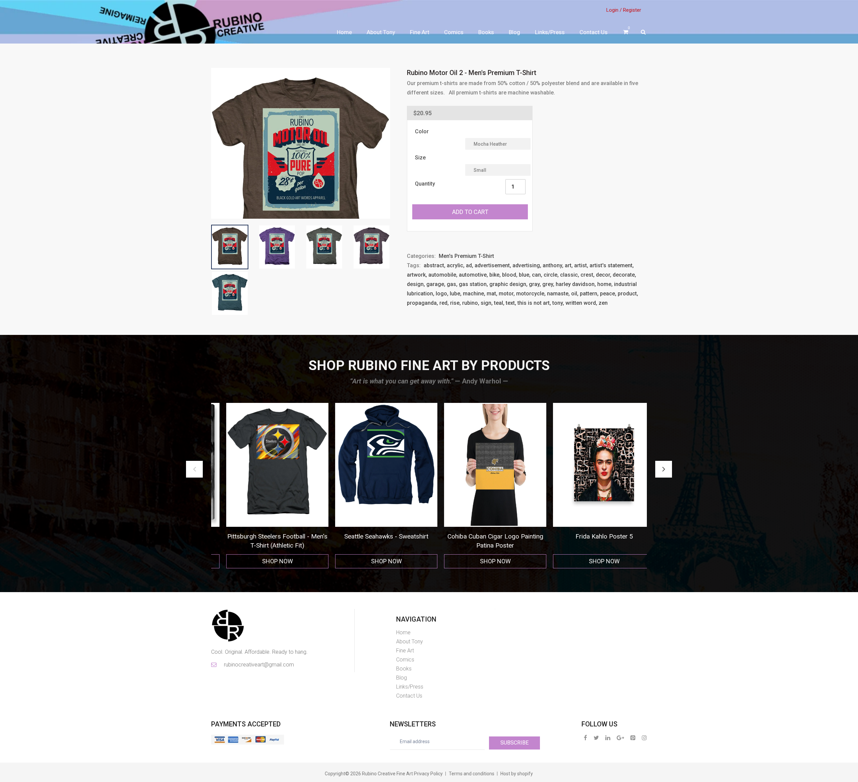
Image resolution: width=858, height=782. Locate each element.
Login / (614, 10)
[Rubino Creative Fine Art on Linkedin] (607, 737)
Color (422, 131)
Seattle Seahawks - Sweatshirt (266, 536)
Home (344, 32)
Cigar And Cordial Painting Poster (592, 536)
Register (632, 10)
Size (420, 157)
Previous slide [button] (194, 469)
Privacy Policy (428, 773)
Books (486, 32)
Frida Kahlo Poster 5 (483, 536)
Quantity (425, 184)
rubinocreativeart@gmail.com (258, 664)
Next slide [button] (663, 469)
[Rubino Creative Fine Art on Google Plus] (620, 737)
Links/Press (550, 32)
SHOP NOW (265, 561)
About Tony (381, 32)
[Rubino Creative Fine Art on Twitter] (596, 737)
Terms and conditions (471, 773)
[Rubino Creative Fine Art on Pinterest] (632, 737)
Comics (454, 32)
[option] (265, 486)
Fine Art (419, 32)
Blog (514, 32)
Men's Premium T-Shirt (466, 256)
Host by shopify (516, 773)
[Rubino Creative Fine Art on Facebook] (585, 737)
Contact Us (593, 32)
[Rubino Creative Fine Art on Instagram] (644, 737)
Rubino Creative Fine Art (387, 773)
